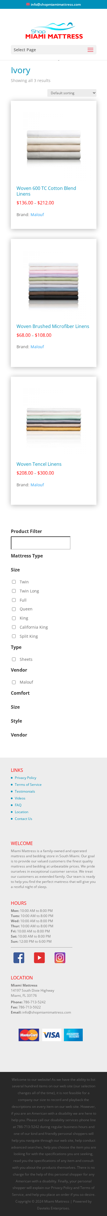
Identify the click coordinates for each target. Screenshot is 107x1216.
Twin (24, 582)
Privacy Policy (25, 777)
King (24, 618)
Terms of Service (28, 784)
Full (23, 600)
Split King (29, 636)
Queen (26, 609)
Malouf (37, 214)
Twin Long (29, 591)
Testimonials (25, 791)
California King (34, 627)
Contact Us (23, 818)
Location (21, 811)
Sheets (26, 659)
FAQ (18, 805)
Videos (20, 798)
